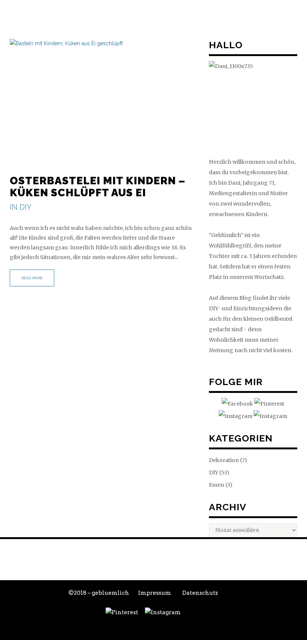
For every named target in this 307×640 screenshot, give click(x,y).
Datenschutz (200, 593)
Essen (216, 484)
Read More (32, 278)
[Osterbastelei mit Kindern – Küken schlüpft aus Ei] (102, 100)
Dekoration (224, 460)
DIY (25, 207)
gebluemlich (110, 593)
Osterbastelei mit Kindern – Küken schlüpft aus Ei (97, 187)
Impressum (154, 593)
